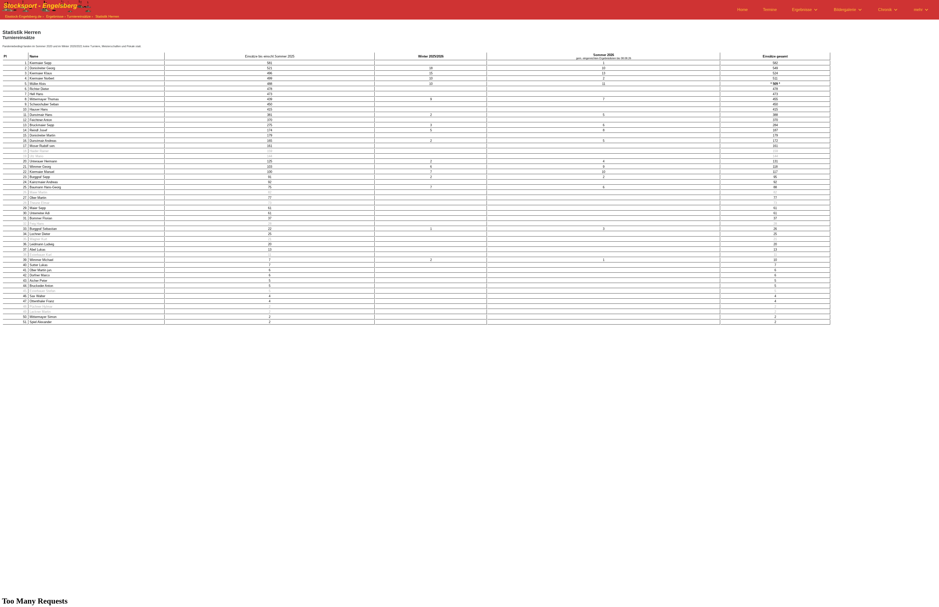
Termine (770, 10)
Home (742, 10)
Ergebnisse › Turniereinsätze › (69, 16)
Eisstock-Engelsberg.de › (24, 16)
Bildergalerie (845, 10)
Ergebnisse (802, 10)
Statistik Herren (107, 16)
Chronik (885, 10)
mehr (918, 10)
